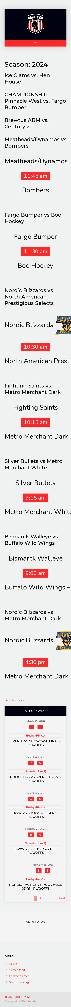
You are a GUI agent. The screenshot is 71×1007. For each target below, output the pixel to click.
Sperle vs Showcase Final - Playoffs (36, 743)
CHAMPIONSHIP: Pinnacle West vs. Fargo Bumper (35, 100)
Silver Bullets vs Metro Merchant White (33, 464)
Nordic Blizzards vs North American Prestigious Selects (29, 296)
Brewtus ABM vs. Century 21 (26, 123)
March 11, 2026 (36, 721)
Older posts (14, 700)
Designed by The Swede (20, 1001)
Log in (13, 964)
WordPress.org (19, 982)
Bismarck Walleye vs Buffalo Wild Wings (31, 539)
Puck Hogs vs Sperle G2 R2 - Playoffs (35, 779)
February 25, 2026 (35, 829)
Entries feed (17, 970)
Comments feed (19, 976)
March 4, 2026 (35, 757)
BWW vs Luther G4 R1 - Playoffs (35, 850)
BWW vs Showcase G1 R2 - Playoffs (35, 815)
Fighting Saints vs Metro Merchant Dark (33, 389)
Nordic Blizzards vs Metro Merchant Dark (33, 615)
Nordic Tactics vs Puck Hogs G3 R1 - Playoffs (35, 886)
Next (62, 898)
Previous (11, 898)
